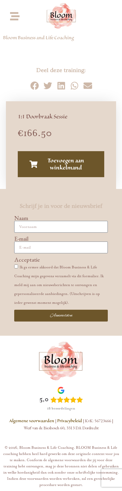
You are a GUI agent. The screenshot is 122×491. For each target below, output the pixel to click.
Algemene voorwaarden (31, 421)
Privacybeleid (69, 421)
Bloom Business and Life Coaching (38, 38)
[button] (34, 85)
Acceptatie (27, 259)
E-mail (21, 239)
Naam (21, 218)
